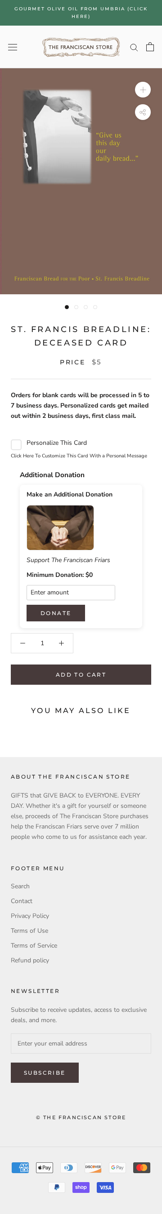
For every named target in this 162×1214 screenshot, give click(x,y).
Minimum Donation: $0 (60, 575)
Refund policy (30, 960)
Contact (21, 901)
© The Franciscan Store (81, 1117)
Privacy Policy (30, 916)
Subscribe (45, 1072)
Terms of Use (29, 930)
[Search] (134, 47)
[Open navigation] (12, 47)
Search (20, 886)
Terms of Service (34, 945)
